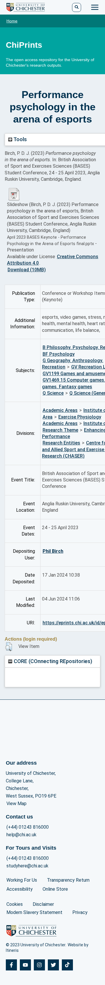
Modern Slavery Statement (34, 912)
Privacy (80, 912)
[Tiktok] (67, 964)
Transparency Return (68, 880)
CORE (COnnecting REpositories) (52, 661)
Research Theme (60, 430)
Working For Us (21, 880)
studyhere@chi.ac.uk (27, 866)
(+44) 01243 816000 (27, 827)
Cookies (14, 904)
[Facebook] (11, 964)
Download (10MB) (27, 269)
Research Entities (61, 443)
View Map (16, 803)
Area (47, 417)
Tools (19, 139)
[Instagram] (39, 964)
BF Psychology (59, 354)
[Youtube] (25, 964)
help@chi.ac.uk (21, 834)
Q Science (53, 393)
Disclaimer (43, 904)
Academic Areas (60, 410)
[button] (8, 646)
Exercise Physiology (79, 417)
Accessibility (19, 889)
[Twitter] (53, 964)
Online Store (55, 889)
